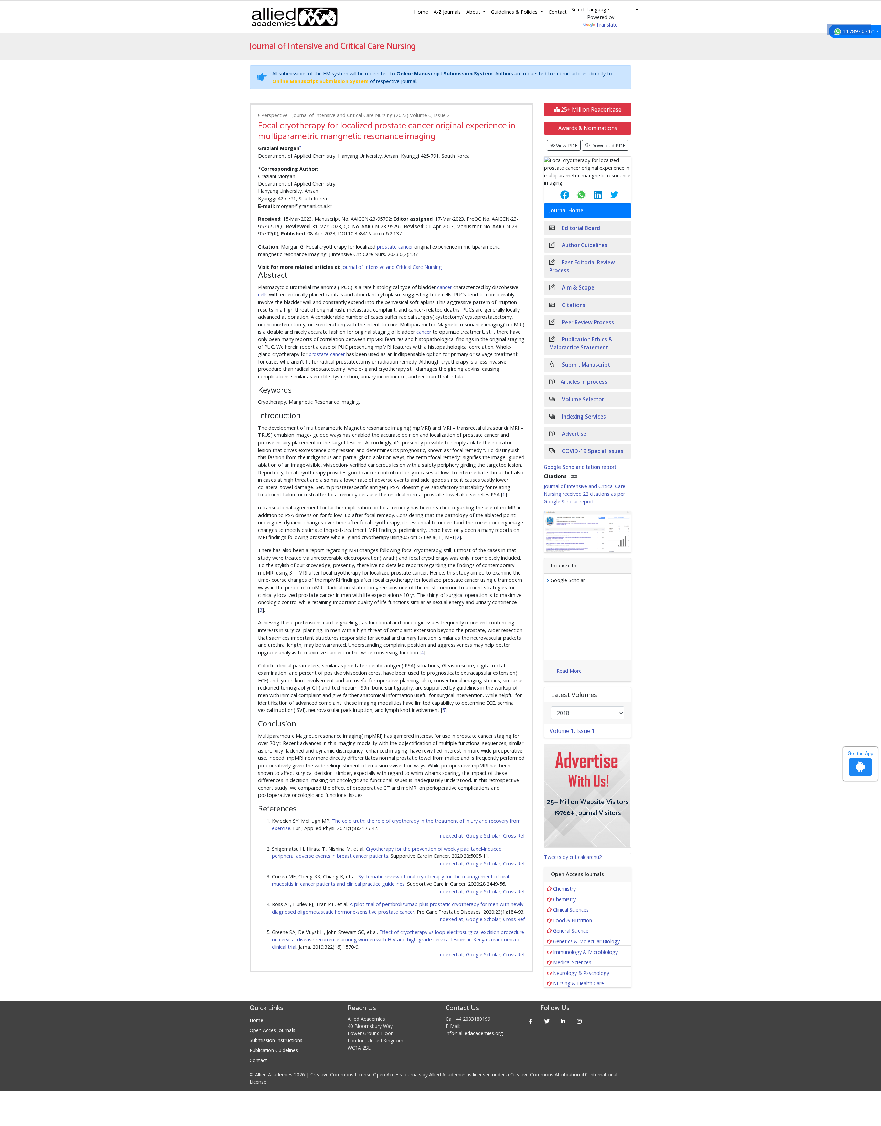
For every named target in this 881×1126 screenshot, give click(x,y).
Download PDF (607, 145)
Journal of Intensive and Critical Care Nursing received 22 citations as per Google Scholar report (584, 493)
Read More (569, 670)
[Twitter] (547, 1021)
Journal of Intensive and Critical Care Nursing (391, 267)
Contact (558, 12)
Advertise (573, 434)
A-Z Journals (447, 12)
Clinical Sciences (571, 909)
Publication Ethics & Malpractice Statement (581, 343)
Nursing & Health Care (578, 983)
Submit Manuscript (585, 364)
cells (263, 294)
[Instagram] (579, 1021)
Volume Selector (582, 399)
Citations (573, 305)
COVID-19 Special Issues (592, 451)
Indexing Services (583, 416)
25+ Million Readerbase (591, 109)
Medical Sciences (572, 962)
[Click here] (587, 531)
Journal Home (566, 210)
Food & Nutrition (572, 920)
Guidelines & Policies (515, 12)
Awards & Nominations (587, 128)
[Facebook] (531, 1021)
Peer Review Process (587, 322)
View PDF (566, 145)
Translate (607, 24)
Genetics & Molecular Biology (586, 941)
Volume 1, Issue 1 (572, 731)
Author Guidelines (584, 245)
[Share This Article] (559, 195)
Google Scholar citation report (580, 467)
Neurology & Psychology (581, 973)
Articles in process (584, 382)
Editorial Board (580, 228)
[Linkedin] (563, 1021)
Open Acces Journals (272, 1030)
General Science (570, 930)
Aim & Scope (577, 287)
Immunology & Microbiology (585, 952)
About (474, 12)
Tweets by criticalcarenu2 (573, 857)
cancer (444, 287)
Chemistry (564, 888)
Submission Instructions (276, 1040)
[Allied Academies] (295, 17)
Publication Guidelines (274, 1050)
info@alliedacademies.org (474, 1033)
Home (421, 12)
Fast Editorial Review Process (582, 266)
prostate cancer (395, 246)
